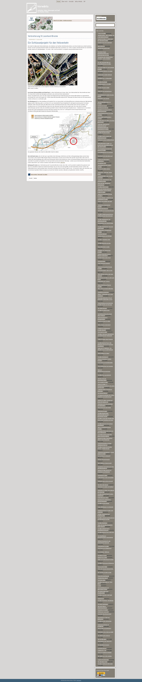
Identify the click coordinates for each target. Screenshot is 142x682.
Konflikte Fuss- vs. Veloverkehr (105, 78)
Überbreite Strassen (102, 411)
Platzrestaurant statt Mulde (104, 407)
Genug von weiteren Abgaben (105, 652)
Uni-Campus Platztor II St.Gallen (105, 71)
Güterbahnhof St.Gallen (103, 546)
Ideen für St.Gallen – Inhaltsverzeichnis (62, 20)
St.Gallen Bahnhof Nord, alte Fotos (106, 532)
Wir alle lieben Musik (102, 661)
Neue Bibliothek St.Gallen (104, 246)
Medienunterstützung (103, 208)
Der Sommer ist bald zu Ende (104, 572)
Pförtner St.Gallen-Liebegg (104, 168)
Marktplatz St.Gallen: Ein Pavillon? (105, 486)
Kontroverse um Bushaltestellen (105, 362)
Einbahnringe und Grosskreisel (105, 42)
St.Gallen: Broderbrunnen (104, 310)
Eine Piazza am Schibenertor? (105, 548)
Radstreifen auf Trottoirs (104, 281)
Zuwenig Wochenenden (103, 659)
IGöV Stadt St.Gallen (102, 332)
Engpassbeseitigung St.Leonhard (105, 152)
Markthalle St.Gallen (102, 475)
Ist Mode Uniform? (102, 648)
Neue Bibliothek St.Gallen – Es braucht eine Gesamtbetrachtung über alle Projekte (105, 145)
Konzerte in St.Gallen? (103, 609)
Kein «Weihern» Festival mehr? (105, 463)
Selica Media (78, 1)
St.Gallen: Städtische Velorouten (105, 663)
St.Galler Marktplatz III (103, 357)
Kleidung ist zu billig (102, 557)
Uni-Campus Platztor (102, 393)
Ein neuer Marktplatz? (103, 604)
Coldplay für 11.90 (102, 650)
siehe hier (62, 162)
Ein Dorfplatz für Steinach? (104, 455)
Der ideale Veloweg (102, 308)
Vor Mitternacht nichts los (104, 635)
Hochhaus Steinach (102, 234)
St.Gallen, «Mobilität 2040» (104, 239)
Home (58, 1)
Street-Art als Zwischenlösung (105, 91)
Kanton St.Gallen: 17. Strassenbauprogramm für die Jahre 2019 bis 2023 (106, 386)
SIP (84, 1)
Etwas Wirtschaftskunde (103, 576)
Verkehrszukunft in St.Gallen (104, 84)
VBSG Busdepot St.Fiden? (103, 353)
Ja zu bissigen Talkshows (103, 551)
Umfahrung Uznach (102, 105)
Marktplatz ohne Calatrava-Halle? (105, 632)
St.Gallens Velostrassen (103, 186)
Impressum (79, 680)
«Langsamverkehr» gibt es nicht (105, 270)
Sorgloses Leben (101, 580)
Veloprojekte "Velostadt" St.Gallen (39, 174)
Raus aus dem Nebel (102, 566)
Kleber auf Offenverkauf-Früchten (106, 559)
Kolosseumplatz (101, 261)
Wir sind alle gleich (102, 639)
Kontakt (71, 1)
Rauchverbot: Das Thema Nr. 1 (105, 641)
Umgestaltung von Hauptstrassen (105, 223)
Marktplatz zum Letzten (103, 98)
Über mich (65, 1)
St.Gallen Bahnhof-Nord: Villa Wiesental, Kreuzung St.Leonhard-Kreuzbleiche (105, 344)
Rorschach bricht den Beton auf (105, 156)
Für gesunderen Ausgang (103, 644)
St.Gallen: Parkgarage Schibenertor (106, 563)
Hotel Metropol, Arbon (103, 497)
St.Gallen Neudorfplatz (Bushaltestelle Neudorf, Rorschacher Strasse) (103, 415)
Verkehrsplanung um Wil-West (105, 236)
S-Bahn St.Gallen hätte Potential (105, 339)
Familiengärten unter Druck (104, 257)
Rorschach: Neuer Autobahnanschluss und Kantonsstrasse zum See (103, 53)
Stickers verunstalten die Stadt (105, 201)
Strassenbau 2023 (102, 163)
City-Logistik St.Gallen (103, 382)
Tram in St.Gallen (102, 33)
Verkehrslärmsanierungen (104, 48)
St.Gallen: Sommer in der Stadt (105, 595)
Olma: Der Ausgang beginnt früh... (106, 568)
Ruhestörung (101, 598)
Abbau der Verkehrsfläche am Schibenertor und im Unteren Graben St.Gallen (105, 190)
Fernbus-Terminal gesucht (104, 459)
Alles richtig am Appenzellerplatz (105, 288)
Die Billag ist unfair (102, 555)
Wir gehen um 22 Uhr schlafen (105, 656)
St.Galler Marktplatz (102, 523)
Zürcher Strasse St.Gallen (103, 87)
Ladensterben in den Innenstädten (106, 477)
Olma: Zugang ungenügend (104, 324)
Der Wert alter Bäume (103, 484)
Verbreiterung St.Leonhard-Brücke (43, 36)
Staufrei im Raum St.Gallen (104, 321)
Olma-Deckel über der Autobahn (105, 366)
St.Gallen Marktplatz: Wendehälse (105, 600)
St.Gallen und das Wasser (103, 503)
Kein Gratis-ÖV (101, 46)
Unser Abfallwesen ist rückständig (105, 507)
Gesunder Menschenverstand (104, 613)
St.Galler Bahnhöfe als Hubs (104, 243)
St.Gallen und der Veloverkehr (105, 621)
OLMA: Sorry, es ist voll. (103, 611)
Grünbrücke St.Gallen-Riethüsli (105, 74)
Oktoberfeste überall (103, 578)
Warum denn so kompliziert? (104, 628)
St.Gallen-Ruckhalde (102, 82)
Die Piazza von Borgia (103, 107)
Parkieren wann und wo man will (105, 481)
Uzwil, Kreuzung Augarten (104, 263)
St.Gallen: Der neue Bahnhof (104, 375)
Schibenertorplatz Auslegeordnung (106, 139)
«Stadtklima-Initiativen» (103, 292)
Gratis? (99, 585)
